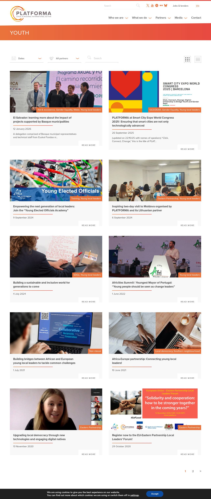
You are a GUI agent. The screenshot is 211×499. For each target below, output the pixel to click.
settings (134, 495)
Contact (196, 17)
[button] (187, 59)
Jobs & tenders (180, 5)
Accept (154, 493)
